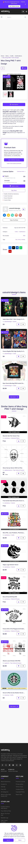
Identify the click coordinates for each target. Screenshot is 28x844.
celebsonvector (8, 470)
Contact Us (4, 784)
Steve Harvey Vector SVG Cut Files (12, 468)
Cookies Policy (20, 789)
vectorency (7, 438)
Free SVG (3, 789)
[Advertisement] (14, 37)
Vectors (13, 503)
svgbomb (6, 663)
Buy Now (14, 190)
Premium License (20, 781)
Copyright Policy (20, 792)
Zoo (16, 239)
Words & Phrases (15, 599)
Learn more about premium (14, 163)
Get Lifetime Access (14, 6)
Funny (19, 239)
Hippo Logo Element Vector (10, 564)
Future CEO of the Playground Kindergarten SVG (14, 628)
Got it (8, 840)
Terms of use (19, 786)
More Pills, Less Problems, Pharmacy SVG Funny (14, 532)
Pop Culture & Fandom (18, 470)
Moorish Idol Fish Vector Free (11, 436)
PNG (24, 235)
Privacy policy (19, 784)
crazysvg (6, 695)
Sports (14, 321)
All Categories (4, 792)
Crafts (11, 56)
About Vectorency (5, 781)
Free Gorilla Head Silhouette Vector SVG (14, 500)
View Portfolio (14, 220)
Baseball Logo (4, 817)
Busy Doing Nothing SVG (10, 596)
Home (2, 56)
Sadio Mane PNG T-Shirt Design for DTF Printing (14, 319)
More (19, 840)
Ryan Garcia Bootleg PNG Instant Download (14, 383)
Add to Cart (14, 186)
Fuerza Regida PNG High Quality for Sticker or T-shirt (14, 351)
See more (13, 397)
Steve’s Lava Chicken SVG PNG (11, 661)
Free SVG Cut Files (6, 811)
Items (7, 56)
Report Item (19, 794)
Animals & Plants (15, 438)
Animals (23, 239)
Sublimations (18, 56)
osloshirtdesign (8, 321)
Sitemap (3, 786)
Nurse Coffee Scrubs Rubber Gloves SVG (14, 692)
